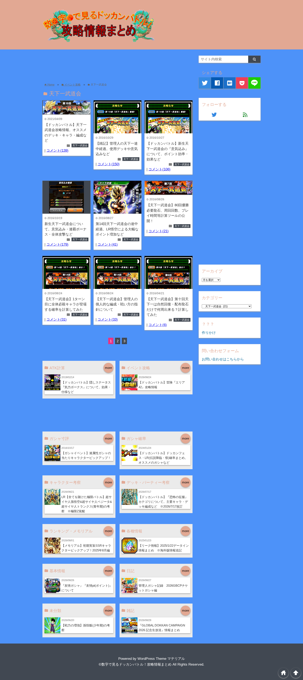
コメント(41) (107, 244)
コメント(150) (108, 164)
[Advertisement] (117, 65)
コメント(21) (158, 231)
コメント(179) (57, 244)
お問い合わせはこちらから (223, 359)
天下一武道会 (80, 145)
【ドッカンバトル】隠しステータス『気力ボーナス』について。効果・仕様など (86, 387)
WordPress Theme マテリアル (161, 659)
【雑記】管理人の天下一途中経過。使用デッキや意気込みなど (117, 149)
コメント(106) (159, 169)
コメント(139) (57, 150)
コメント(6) (157, 325)
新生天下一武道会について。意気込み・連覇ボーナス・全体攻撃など (66, 229)
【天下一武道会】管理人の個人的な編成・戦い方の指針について (117, 304)
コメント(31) (56, 319)
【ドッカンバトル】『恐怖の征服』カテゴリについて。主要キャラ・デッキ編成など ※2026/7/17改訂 (163, 501)
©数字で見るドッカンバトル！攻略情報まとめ (135, 664)
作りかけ (209, 333)
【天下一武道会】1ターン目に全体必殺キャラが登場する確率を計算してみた (66, 304)
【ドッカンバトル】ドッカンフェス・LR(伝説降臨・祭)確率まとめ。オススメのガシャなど (163, 457)
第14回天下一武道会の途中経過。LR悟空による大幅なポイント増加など (117, 229)
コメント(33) (107, 319)
